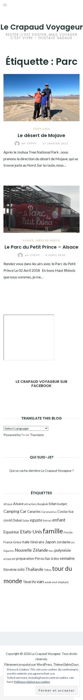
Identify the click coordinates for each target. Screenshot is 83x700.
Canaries (34, 511)
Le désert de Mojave (41, 135)
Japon (50, 541)
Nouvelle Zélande (31, 550)
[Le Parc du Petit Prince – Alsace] (41, 208)
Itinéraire (37, 542)
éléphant (63, 582)
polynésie (62, 550)
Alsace (28, 240)
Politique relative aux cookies (32, 682)
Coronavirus (49, 511)
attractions (30, 503)
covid (7, 520)
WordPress (44, 664)
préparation (25, 558)
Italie (26, 542)
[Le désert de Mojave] (41, 97)
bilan (52, 503)
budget (62, 504)
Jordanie (63, 542)
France (7, 542)
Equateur (11, 532)
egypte (36, 520)
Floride (68, 532)
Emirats (47, 520)
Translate (37, 435)
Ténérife (29, 581)
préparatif (9, 558)
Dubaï (25, 520)
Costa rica (65, 511)
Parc (51, 550)
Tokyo (47, 569)
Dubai (17, 520)
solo (21, 569)
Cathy (30, 143)
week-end (50, 582)
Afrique (7, 503)
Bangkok (42, 504)
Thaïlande (34, 569)
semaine (67, 558)
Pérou (39, 558)
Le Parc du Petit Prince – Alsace (41, 247)
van (40, 581)
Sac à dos (52, 558)
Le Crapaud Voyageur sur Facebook (41, 384)
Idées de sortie (48, 240)
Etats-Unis (41, 128)
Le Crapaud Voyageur (41, 27)
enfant (58, 519)
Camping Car (15, 511)
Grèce (17, 542)
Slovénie (10, 569)
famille (53, 531)
